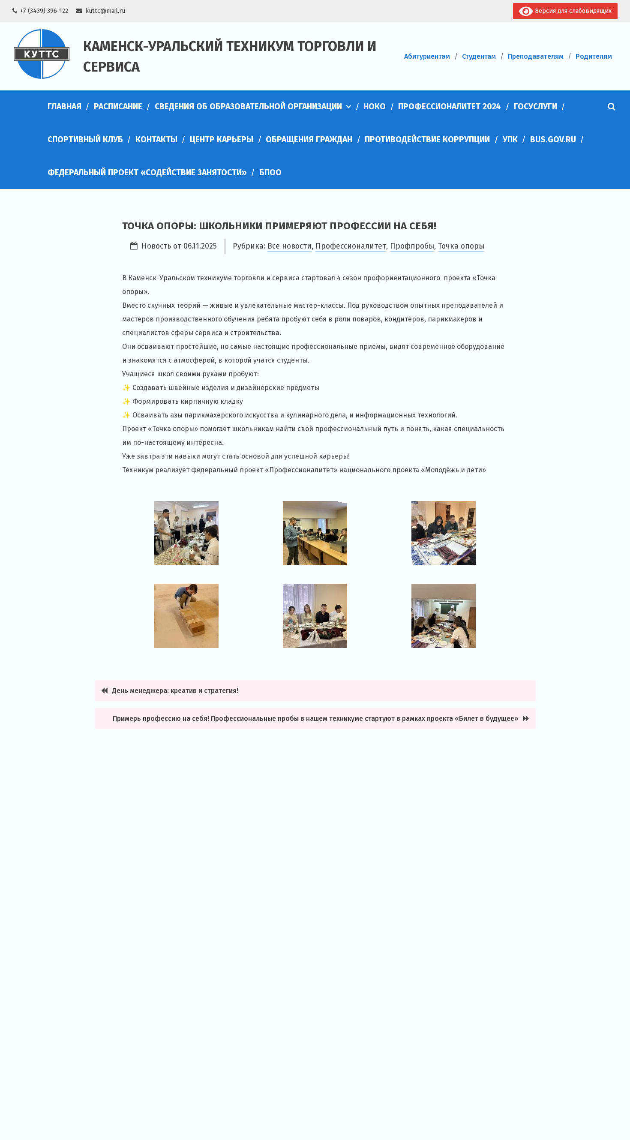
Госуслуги (535, 106)
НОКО (374, 106)
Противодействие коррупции (427, 139)
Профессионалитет (350, 246)
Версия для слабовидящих (572, 11)
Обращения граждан (309, 139)
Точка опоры (461, 246)
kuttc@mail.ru (105, 11)
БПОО (270, 172)
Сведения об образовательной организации (248, 106)
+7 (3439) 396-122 (44, 11)
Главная (64, 106)
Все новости (289, 246)
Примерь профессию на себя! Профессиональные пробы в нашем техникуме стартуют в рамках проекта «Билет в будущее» (316, 718)
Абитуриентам (427, 56)
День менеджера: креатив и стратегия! (176, 691)
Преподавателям (536, 56)
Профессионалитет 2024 (449, 106)
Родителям (594, 56)
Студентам (479, 56)
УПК (510, 139)
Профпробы (412, 246)
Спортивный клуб (85, 139)
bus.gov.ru (553, 139)
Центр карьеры (221, 139)
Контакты (156, 139)
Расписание (118, 106)
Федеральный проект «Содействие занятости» (147, 172)
